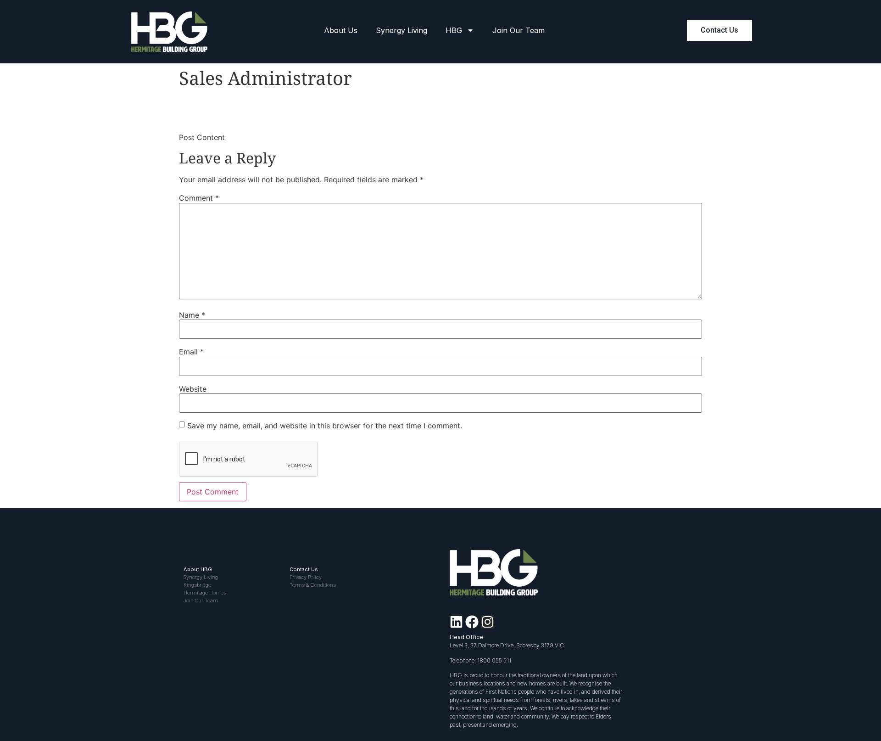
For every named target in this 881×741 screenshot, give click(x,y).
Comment (199, 198)
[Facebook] (472, 622)
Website (192, 389)
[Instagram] (487, 622)
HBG (454, 30)
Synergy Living (401, 30)
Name (192, 315)
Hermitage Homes (205, 592)
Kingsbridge (197, 585)
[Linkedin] (456, 622)
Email (191, 351)
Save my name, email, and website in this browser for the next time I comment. (324, 425)
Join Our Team (518, 30)
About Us (340, 30)
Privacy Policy (306, 577)
